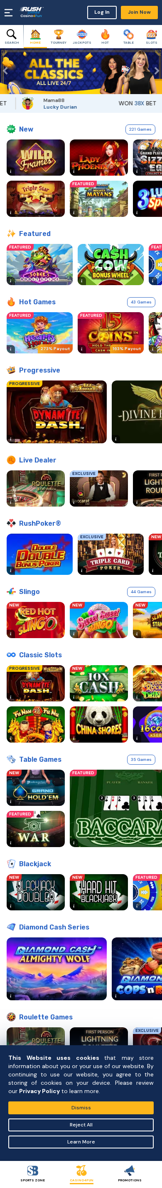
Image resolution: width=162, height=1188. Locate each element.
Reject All (81, 1124)
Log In (102, 12)
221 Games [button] (140, 129)
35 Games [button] (141, 759)
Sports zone (32, 1180)
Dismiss (81, 1107)
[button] (6, 71)
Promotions (130, 1180)
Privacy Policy (39, 1091)
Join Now (139, 12)
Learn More (81, 1141)
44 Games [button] (141, 591)
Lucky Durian (49, 107)
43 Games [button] (141, 302)
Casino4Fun (81, 1180)
